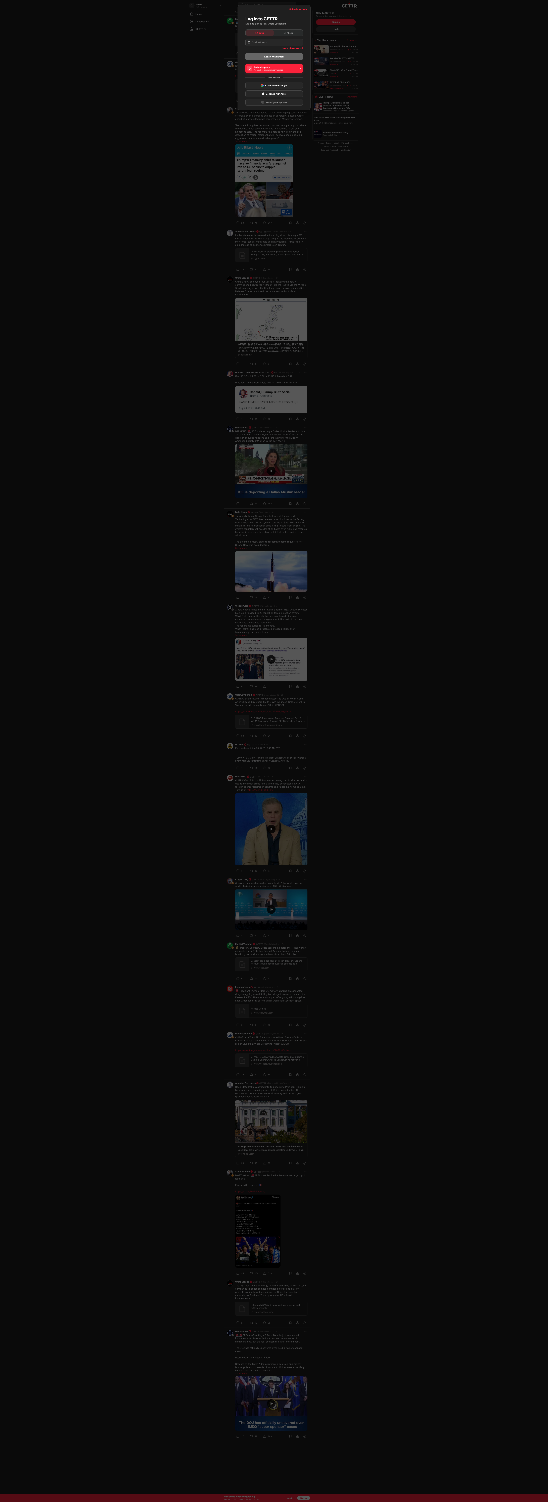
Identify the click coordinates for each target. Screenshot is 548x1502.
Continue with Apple (276, 94)
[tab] (260, 33)
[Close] (243, 9)
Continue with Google (276, 85)
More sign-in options (276, 102)
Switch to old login (298, 9)
